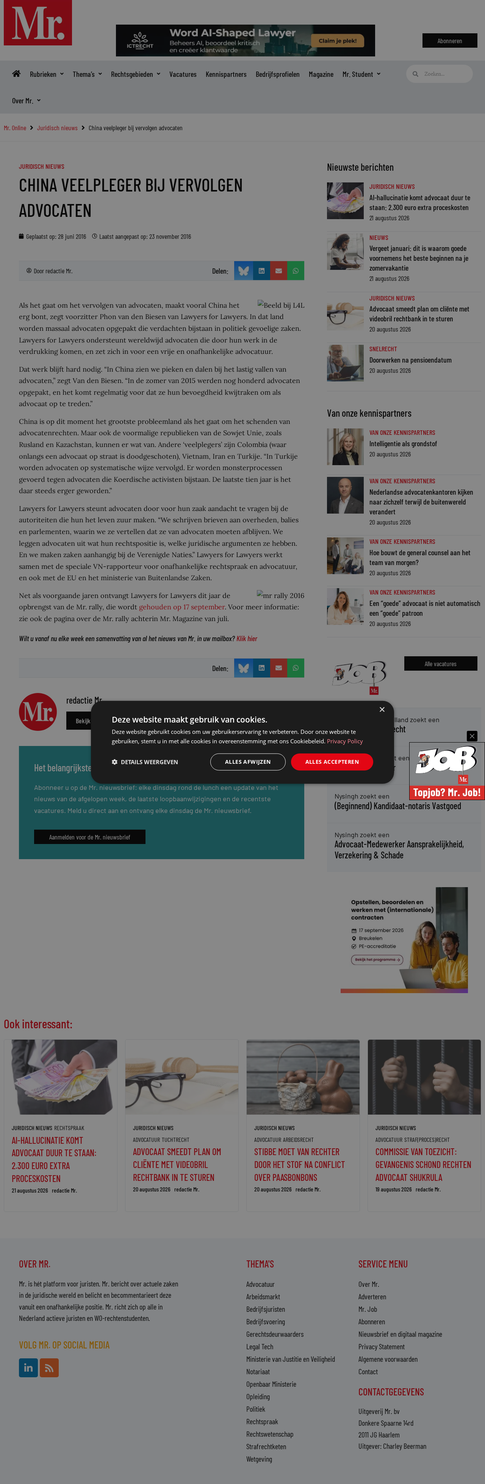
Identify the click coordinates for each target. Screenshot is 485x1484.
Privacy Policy (345, 740)
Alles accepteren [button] (332, 761)
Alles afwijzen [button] (248, 761)
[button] (145, 761)
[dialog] (242, 742)
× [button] (382, 709)
